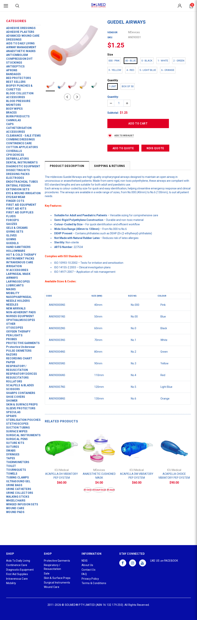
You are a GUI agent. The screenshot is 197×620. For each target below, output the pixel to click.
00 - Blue (130, 60)
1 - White (163, 60)
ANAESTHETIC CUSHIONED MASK (99, 475)
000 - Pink (114, 60)
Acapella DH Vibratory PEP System (61, 475)
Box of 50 (128, 86)
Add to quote (123, 148)
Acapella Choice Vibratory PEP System (174, 475)
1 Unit (112, 86)
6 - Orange (167, 70)
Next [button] (76, 97)
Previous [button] (67, 97)
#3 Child (87, 490)
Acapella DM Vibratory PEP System (136, 475)
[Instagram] (132, 562)
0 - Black (146, 60)
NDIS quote (155, 148)
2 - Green (178, 60)
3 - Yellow (115, 70)
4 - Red (130, 70)
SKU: (110, 37)
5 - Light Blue (147, 70)
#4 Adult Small (99, 490)
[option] (72, 46)
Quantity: (113, 96)
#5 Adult (110, 490)
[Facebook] (122, 562)
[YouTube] (142, 562)
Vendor (112, 32)
